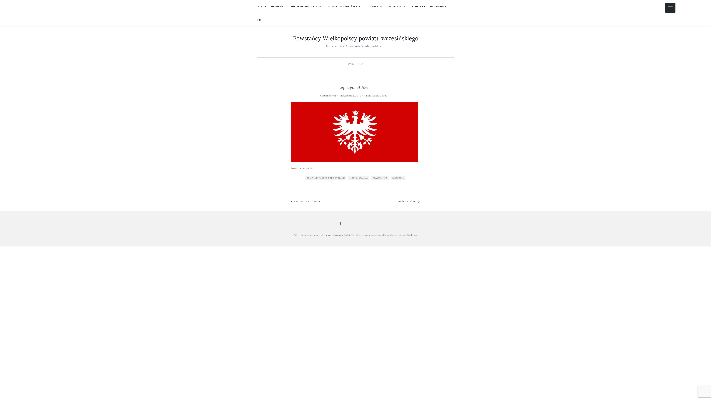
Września (355, 64)
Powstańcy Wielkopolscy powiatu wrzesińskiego (355, 38)
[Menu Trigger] (670, 8)
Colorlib (382, 235)
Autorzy (395, 6)
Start (261, 6)
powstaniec (380, 178)
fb (259, 19)
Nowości (278, 6)
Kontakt (418, 6)
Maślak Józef (408, 201)
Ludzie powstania (303, 6)
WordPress (411, 235)
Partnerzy (438, 6)
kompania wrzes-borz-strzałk (325, 178)
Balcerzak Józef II (307, 201)
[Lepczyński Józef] (354, 132)
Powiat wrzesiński (342, 6)
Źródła (372, 6)
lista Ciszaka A (359, 178)
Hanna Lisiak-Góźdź (375, 95)
